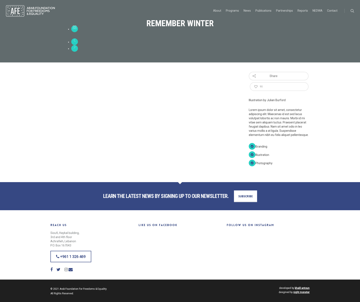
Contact (332, 10)
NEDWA (317, 10)
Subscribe (245, 196)
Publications (263, 10)
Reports (303, 10)
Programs (232, 10)
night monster (301, 292)
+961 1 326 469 (72, 256)
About (217, 10)
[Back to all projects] (74, 29)
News (247, 10)
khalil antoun (302, 288)
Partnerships (284, 10)
